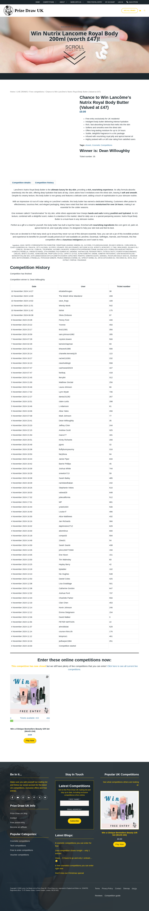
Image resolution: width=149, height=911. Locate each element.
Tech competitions (18, 846)
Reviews (98, 896)
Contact (13, 818)
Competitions (48, 2)
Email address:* (74, 809)
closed (88, 145)
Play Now (30, 740)
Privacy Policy (107, 888)
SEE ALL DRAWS (129, 10)
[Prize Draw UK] (8, 10)
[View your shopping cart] (140, 10)
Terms (97, 888)
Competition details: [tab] (21, 183)
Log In (120, 2)
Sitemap (126, 888)
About (62, 2)
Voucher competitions (19, 855)
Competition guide (112, 896)
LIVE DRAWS (22, 92)
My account (110, 2)
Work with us (75, 2)
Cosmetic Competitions (102, 145)
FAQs (134, 889)
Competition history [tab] (44, 183)
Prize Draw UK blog (18, 813)
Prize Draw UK (29, 10)
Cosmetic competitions (20, 841)
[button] (144, 10)
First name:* (74, 799)
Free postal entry (94, 2)
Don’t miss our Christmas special (69, 873)
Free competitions (36, 92)
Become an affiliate (18, 827)
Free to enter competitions (21, 850)
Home (38, 2)
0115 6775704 (133, 2)
